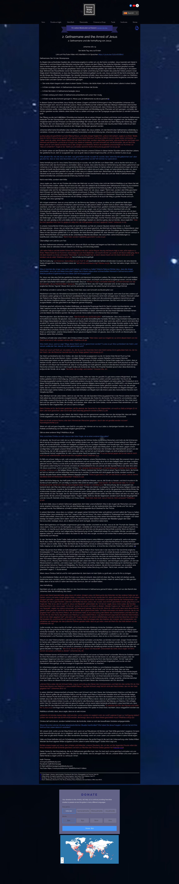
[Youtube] (134, 5)
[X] (137, 5)
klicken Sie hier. (102, 28)
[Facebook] (130, 5)
